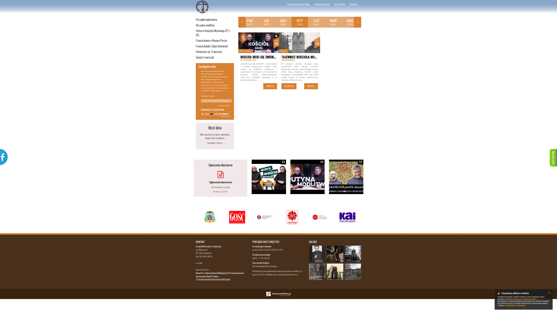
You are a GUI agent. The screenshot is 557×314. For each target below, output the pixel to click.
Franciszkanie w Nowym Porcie (211, 40)
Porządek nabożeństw (206, 19)
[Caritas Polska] (292, 217)
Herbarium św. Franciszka (209, 51)
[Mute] (220, 114)
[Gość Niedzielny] (237, 217)
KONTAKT (353, 4)
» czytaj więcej (223, 105)
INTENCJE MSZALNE (322, 4)
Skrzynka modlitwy (205, 25)
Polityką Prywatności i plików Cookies (521, 299)
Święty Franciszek (205, 57)
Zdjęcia (289, 86)
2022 (250, 22)
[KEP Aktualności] (265, 217)
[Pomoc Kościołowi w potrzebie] (320, 217)
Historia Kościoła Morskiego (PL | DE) (213, 32)
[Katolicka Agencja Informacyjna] (347, 217)
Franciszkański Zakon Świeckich (212, 46)
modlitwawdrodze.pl (225, 116)
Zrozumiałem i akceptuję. (515, 306)
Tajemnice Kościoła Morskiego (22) (307, 57)
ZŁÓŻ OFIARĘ (339, 4)
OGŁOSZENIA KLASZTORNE (298, 4)
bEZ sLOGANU (245, 51)
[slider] (226, 114)
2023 (300, 22)
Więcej (270, 86)
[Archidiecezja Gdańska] (210, 217)
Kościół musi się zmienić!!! (259, 57)
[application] (215, 114)
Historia (284, 51)
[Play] (203, 114)
